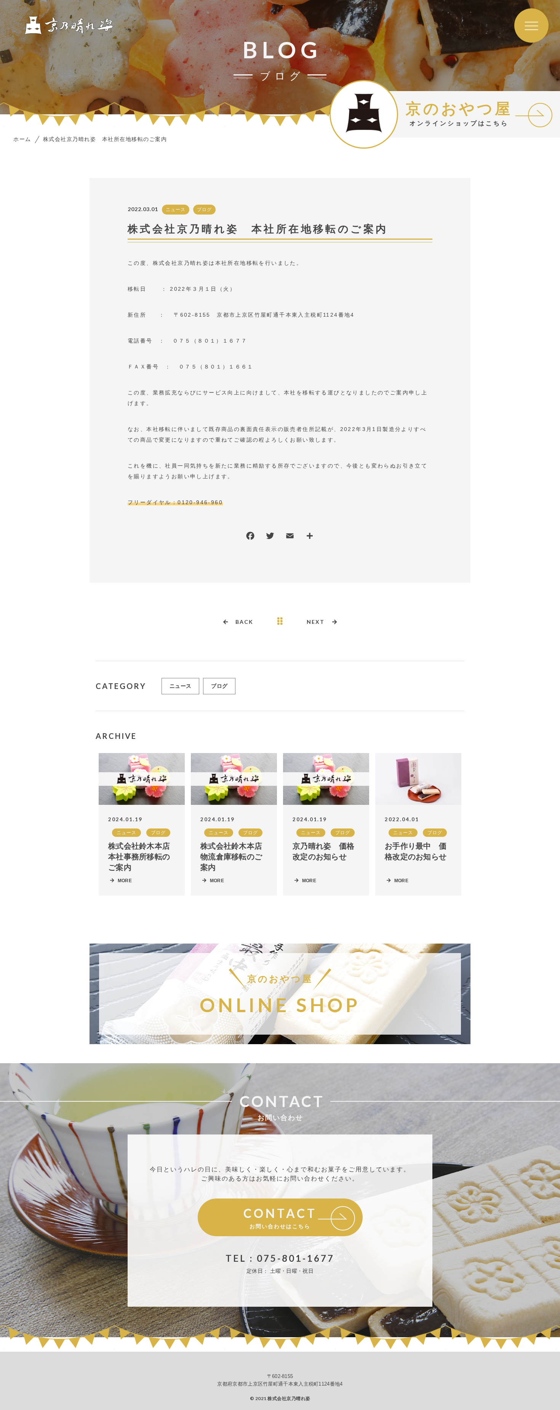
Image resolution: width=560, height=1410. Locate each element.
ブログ (204, 209)
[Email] (290, 537)
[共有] (310, 537)
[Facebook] (250, 537)
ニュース (176, 209)
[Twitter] (270, 537)
